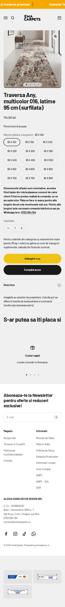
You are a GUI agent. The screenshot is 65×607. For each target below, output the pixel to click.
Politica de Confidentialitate (13, 452)
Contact (8, 460)
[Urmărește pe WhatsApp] (33, 533)
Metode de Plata (45, 438)
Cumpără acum (32, 269)
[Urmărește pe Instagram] (15, 533)
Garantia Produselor (47, 456)
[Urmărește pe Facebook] (6, 533)
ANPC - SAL (42, 481)
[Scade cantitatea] (8, 228)
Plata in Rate (43, 444)
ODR (38, 487)
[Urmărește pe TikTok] (24, 533)
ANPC (39, 475)
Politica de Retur (45, 450)
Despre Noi (10, 438)
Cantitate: (9, 220)
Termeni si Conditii (14, 444)
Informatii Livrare (46, 462)
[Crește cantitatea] (21, 228)
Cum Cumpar (43, 469)
